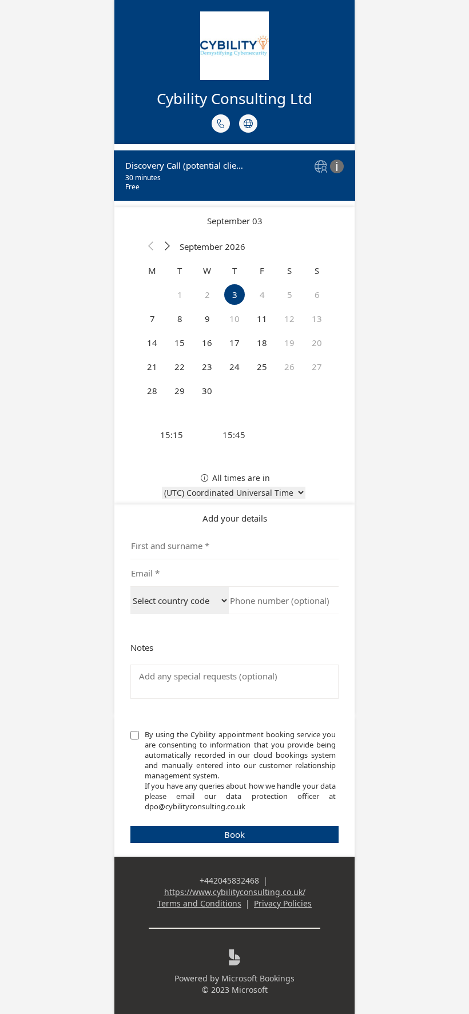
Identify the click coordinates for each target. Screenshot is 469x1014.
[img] (322, 167)
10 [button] (234, 318)
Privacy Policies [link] (283, 903)
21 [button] (152, 366)
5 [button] (289, 294)
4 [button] (262, 294)
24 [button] (234, 366)
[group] (234, 434)
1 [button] (179, 294)
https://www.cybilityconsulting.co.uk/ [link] (234, 891)
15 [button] (179, 342)
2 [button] (207, 294)
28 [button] (152, 390)
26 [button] (289, 366)
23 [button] (207, 366)
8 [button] (179, 318)
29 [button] (179, 390)
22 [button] (179, 366)
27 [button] (317, 366)
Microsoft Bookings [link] (258, 978)
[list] (234, 175)
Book (234, 834)
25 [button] (262, 366)
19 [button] (289, 342)
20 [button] (317, 342)
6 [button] (317, 294)
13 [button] (317, 318)
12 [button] (289, 318)
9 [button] (207, 318)
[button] (151, 246)
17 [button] (234, 342)
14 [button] (152, 342)
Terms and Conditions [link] (199, 903)
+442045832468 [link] (229, 880)
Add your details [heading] (234, 518)
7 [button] (152, 318)
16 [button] (207, 342)
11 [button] (262, 318)
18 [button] (262, 342)
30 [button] (207, 390)
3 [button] (234, 294)
